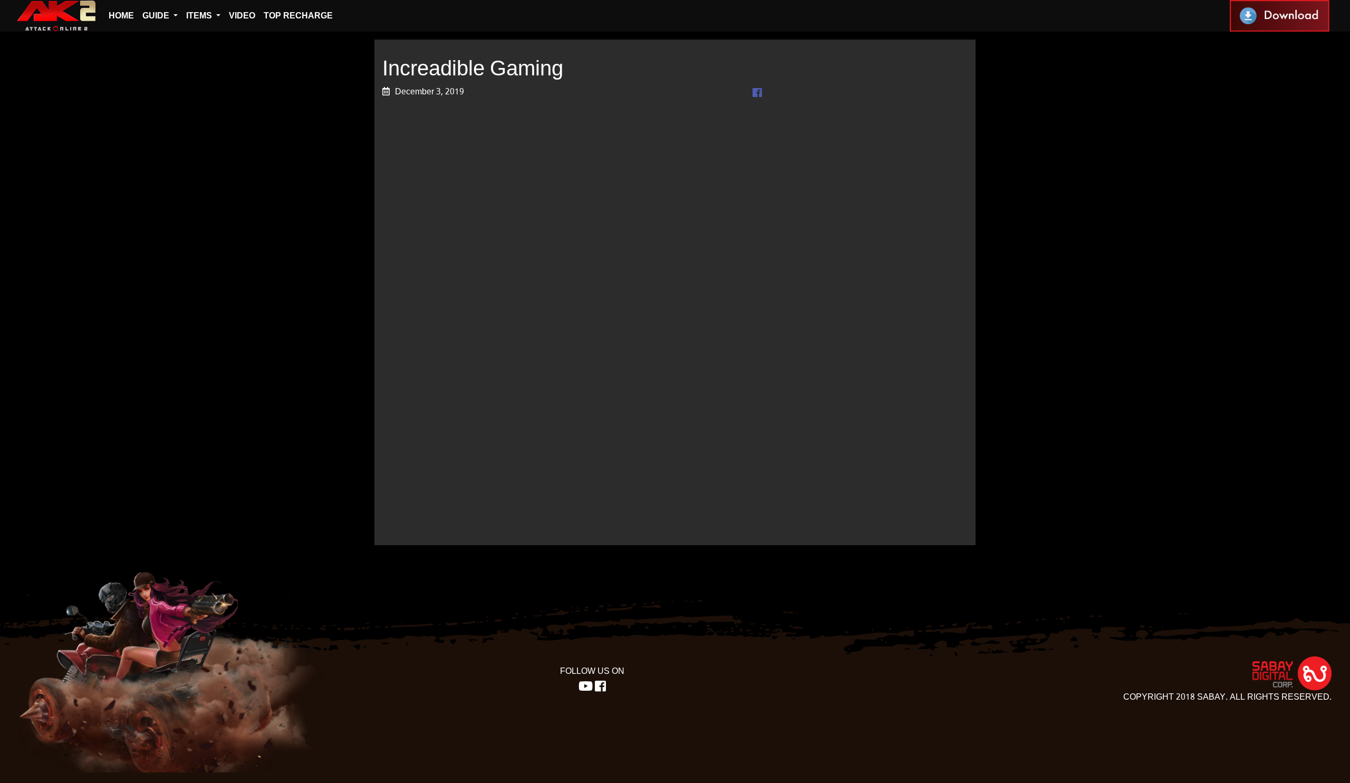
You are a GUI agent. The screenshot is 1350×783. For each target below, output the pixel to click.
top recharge (298, 15)
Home (121, 15)
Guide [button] (156, 15)
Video (242, 15)
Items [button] (200, 15)
